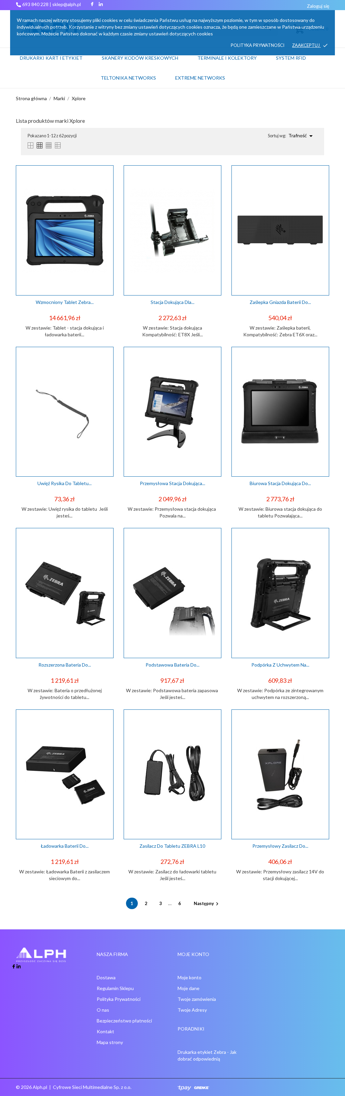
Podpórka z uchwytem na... (280, 665)
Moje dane (188, 988)
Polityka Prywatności (118, 999)
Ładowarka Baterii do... (65, 846)
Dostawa (106, 977)
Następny (207, 903)
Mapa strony (110, 1042)
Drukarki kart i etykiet (51, 58)
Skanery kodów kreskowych (140, 58)
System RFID (291, 58)
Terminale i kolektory (227, 58)
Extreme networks (200, 78)
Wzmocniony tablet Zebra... (65, 302)
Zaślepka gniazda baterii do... (280, 302)
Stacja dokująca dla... (172, 302)
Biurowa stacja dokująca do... (280, 483)
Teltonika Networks (136, 75)
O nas (103, 1010)
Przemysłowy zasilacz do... (280, 846)
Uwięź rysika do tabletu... (64, 483)
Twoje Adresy (192, 1010)
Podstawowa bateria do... (172, 665)
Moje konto (189, 977)
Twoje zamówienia (197, 999)
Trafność (301, 136)
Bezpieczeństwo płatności (124, 1020)
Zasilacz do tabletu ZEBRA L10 (172, 846)
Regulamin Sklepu (115, 988)
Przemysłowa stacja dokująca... (172, 483)
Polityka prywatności (257, 45)
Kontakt (105, 1031)
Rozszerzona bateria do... (64, 665)
